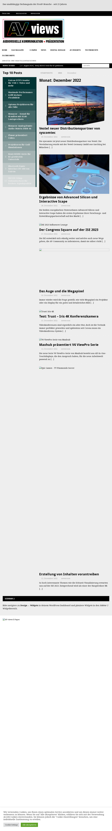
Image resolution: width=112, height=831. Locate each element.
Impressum (35, 13)
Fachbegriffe (8, 56)
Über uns (6, 13)
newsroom (65, 137)
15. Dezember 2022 (49, 321)
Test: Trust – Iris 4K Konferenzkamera (68, 316)
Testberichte (91, 50)
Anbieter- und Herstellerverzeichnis (19, 61)
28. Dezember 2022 (49, 206)
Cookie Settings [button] (11, 825)
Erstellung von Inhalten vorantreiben (69, 574)
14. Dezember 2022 (49, 349)
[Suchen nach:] (95, 66)
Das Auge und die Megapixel (61, 291)
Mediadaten (21, 13)
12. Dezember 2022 (49, 578)
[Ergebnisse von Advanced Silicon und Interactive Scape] (74, 174)
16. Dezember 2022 (49, 295)
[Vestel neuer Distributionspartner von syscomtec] (74, 105)
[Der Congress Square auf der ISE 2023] (74, 224)
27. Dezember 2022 (49, 234)
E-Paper (33, 50)
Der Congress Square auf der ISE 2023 (68, 230)
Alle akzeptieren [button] (29, 825)
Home (4, 50)
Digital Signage (57, 50)
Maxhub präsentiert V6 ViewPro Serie (68, 345)
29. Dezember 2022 (49, 137)
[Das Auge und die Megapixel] (74, 268)
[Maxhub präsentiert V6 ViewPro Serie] (74, 339)
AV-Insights (75, 50)
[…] (50, 147)
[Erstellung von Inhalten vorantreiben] (74, 469)
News (43, 50)
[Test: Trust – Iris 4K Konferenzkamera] (74, 311)
